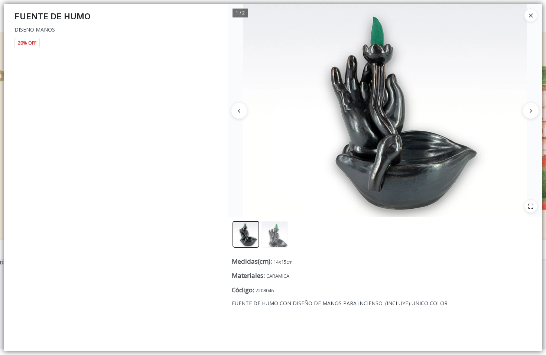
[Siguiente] (531, 110)
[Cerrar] (530, 15)
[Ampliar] (530, 206)
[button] (246, 234)
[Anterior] (239, 110)
